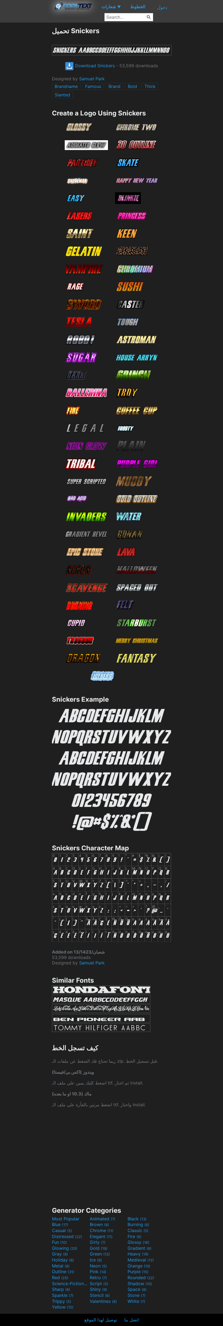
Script (99, 1283)
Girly (98, 1242)
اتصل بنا (131, 1319)
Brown (99, 1224)
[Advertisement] (26, 108)
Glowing (64, 1248)
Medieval (141, 1260)
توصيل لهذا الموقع (100, 1319)
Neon (98, 1266)
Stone (136, 1295)
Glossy (138, 1242)
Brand (114, 86)
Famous (93, 86)
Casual (62, 1230)
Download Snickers (94, 65)
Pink (98, 1271)
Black (137, 1218)
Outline (63, 1271)
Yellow (62, 1307)
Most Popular (65, 1218)
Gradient (139, 1248)
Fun (59, 1242)
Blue (60, 1224)
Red (60, 1277)
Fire (134, 1236)
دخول (162, 7)
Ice (96, 1260)
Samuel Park (92, 78)
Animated (102, 1218)
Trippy (61, 1301)
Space (137, 1289)
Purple (138, 1271)
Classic (138, 1230)
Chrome (101, 1230)
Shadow (140, 1283)
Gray (60, 1254)
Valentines (103, 1301)
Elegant (101, 1236)
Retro (98, 1277)
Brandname (66, 86)
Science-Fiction (70, 1283)
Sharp (61, 1289)
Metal (61, 1266)
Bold (132, 86)
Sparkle (62, 1295)
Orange (139, 1266)
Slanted (62, 94)
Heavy (138, 1254)
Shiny (98, 1289)
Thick (150, 86)
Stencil (100, 1295)
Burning (138, 1224)
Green (100, 1254)
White (136, 1301)
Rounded (141, 1277)
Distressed (67, 1236)
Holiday (63, 1260)
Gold (98, 1248)
